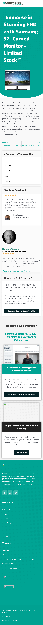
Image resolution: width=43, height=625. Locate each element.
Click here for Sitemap (11, 621)
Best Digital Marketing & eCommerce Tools (19, 559)
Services (5, 550)
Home (7, 160)
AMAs (7, 176)
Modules (8, 171)
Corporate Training (9, 564)
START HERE (7, 510)
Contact (8, 181)
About (4, 532)
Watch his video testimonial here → (17, 271)
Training (5, 518)
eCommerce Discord (10, 568)
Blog (4, 527)
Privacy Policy (7, 616)
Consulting (6, 523)
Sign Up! (8, 165)
